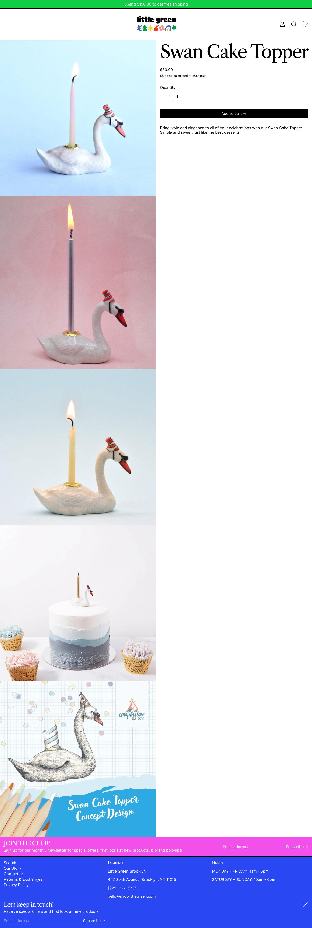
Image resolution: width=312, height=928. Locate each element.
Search (10, 863)
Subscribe (295, 846)
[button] (294, 24)
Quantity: (168, 87)
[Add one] (177, 96)
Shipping (166, 76)
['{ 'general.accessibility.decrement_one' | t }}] (161, 96)
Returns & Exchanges (23, 879)
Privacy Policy (16, 885)
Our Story (12, 868)
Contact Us (14, 874)
